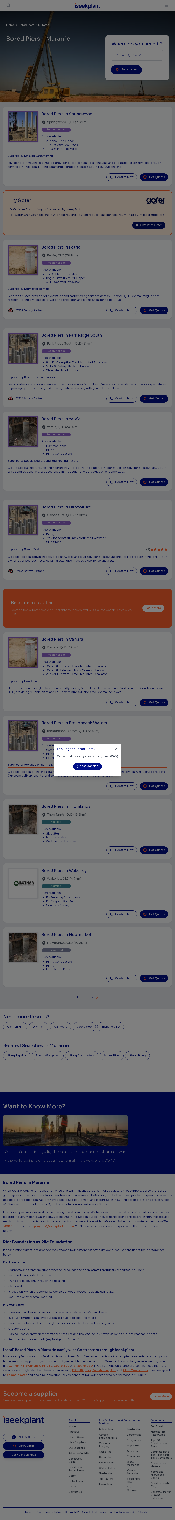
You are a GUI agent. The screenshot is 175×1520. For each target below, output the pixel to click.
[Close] (116, 749)
